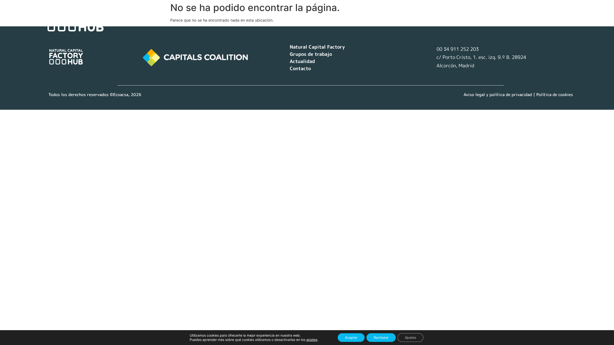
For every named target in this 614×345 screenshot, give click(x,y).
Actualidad (500, 19)
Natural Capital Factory (399, 19)
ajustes (311, 340)
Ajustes (410, 337)
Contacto (532, 19)
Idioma (560, 19)
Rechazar (381, 337)
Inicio (357, 19)
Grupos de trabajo (457, 19)
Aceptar (351, 337)
